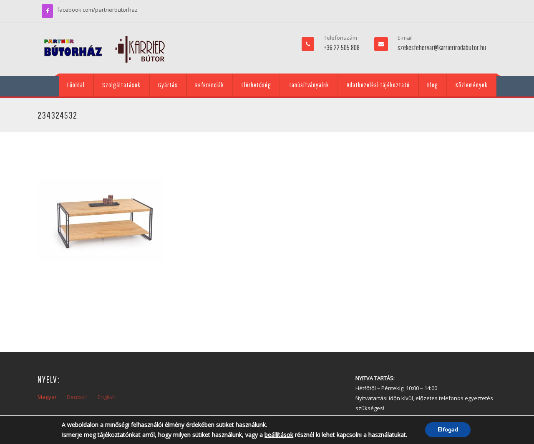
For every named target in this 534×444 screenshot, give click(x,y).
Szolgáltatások (121, 85)
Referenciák (209, 85)
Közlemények (472, 85)
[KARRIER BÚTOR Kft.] (104, 49)
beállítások (278, 435)
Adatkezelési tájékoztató (378, 85)
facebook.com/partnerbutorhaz (97, 9)
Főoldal (76, 85)
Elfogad (448, 430)
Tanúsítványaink (309, 85)
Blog (432, 85)
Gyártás (168, 85)
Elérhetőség (256, 85)
